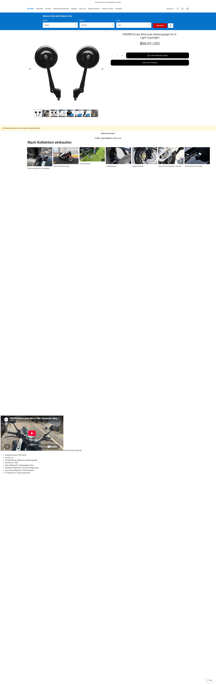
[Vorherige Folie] (29, 69)
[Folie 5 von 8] (70, 113)
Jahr (118, 20)
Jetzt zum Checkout (149, 63)
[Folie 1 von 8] (37, 113)
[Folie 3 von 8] (54, 113)
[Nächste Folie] (102, 69)
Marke (45, 20)
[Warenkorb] (187, 8)
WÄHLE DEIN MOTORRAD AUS (57, 16)
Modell (82, 20)
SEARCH (160, 25)
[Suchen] (177, 8)
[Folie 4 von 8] (62, 113)
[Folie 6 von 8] (78, 113)
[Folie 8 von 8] (94, 113)
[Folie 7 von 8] (86, 113)
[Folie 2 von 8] (46, 113)
